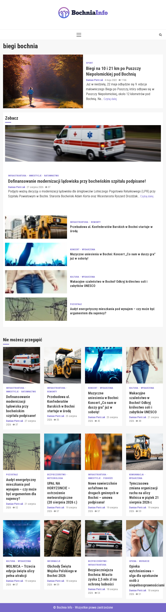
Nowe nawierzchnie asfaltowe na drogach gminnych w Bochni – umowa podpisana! (103, 452)
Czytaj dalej (110, 99)
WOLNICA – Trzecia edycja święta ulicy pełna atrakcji (21, 538)
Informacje (53, 561)
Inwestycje (35, 176)
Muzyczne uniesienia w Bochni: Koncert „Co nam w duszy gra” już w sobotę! (36, 254)
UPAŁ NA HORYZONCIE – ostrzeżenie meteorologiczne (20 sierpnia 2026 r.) (62, 452)
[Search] (160, 35)
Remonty (96, 222)
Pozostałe (76, 304)
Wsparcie (144, 561)
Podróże (108, 478)
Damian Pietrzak (95, 80)
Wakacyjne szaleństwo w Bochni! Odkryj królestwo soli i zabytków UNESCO (36, 281)
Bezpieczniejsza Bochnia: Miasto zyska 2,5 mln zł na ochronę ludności (103, 538)
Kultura (75, 277)
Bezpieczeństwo (56, 474)
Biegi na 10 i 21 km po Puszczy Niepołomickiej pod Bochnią (43, 81)
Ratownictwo (51, 176)
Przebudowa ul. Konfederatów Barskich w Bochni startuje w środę (36, 227)
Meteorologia (55, 478)
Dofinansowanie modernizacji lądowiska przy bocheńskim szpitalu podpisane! (83, 143)
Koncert (75, 249)
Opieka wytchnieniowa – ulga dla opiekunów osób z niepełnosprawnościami (144, 538)
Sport (89, 63)
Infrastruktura (17, 176)
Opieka (133, 561)
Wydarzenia (88, 249)
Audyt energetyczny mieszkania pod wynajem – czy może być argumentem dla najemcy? (36, 309)
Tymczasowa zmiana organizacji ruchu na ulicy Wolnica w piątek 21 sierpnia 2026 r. (144, 452)
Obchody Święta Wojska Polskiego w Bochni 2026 (62, 538)
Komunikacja (136, 474)
